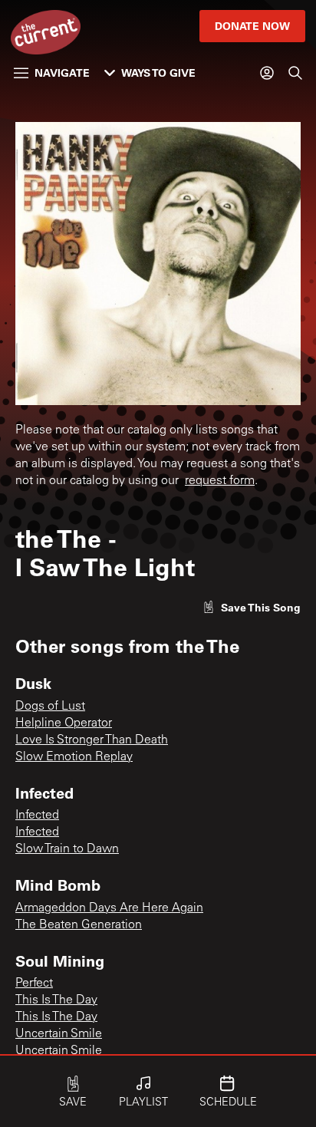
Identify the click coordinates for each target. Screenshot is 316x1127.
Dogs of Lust (50, 706)
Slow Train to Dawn (67, 849)
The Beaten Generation (78, 925)
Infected (37, 815)
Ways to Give (158, 72)
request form (220, 481)
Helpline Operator (63, 723)
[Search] (295, 73)
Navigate (62, 72)
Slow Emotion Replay (74, 757)
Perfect (34, 983)
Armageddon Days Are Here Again (109, 908)
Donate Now (252, 25)
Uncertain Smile (58, 1034)
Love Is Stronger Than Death (91, 740)
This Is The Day (56, 1000)
